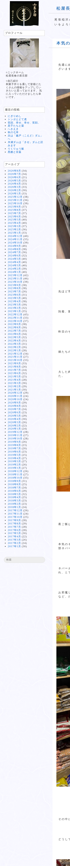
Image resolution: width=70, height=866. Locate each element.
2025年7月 (14, 213)
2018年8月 (14, 484)
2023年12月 (15, 275)
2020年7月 (14, 409)
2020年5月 (14, 415)
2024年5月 (14, 258)
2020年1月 (14, 428)
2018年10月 (15, 477)
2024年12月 (15, 236)
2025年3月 (14, 226)
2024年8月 (14, 249)
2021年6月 (14, 373)
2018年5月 (14, 494)
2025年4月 (14, 222)
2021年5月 (14, 376)
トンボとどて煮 (17, 119)
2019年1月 (14, 467)
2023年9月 (14, 285)
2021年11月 (15, 356)
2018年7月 (14, 487)
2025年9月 (14, 206)
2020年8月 (14, 405)
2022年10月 (15, 321)
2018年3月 (14, 500)
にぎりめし (14, 116)
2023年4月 (14, 301)
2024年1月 (14, 272)
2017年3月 (14, 539)
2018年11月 (15, 474)
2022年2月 (14, 347)
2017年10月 (15, 517)
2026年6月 (14, 177)
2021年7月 (14, 369)
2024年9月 (14, 245)
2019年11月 (15, 435)
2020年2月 (14, 425)
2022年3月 (14, 343)
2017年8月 (14, 523)
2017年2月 (14, 543)
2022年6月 (14, 334)
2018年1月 (14, 507)
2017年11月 (15, 513)
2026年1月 (14, 193)
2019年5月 (14, 454)
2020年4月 (14, 419)
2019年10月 (15, 438)
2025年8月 (14, 209)
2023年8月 (14, 288)
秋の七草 (13, 132)
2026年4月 (14, 183)
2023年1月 (14, 311)
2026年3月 (14, 186)
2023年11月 (15, 278)
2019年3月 (14, 461)
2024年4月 (14, 262)
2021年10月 (15, 360)
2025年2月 (14, 229)
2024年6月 (14, 255)
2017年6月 (14, 530)
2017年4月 (14, 536)
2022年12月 (15, 314)
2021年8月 (14, 366)
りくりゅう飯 (16, 148)
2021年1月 (14, 389)
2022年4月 (14, 340)
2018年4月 (14, 497)
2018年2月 (14, 503)
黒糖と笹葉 (14, 152)
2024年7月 (14, 252)
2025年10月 (15, 203)
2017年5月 (14, 533)
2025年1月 (14, 232)
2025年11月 (15, 200)
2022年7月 (14, 330)
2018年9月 (14, 481)
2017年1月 (14, 546)
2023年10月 (15, 281)
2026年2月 (14, 190)
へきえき (13, 129)
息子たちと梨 (16, 125)
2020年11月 (15, 396)
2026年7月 (14, 174)
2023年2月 (14, 307)
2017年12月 (15, 510)
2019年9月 (14, 441)
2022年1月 (14, 350)
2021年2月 (14, 386)
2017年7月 (14, 526)
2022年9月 (14, 324)
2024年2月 (14, 268)
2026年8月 (14, 170)
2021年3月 (14, 383)
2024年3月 (14, 265)
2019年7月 (14, 448)
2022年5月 (14, 337)
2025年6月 (14, 216)
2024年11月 (15, 239)
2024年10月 (15, 242)
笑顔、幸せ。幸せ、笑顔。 (24, 122)
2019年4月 (14, 458)
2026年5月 (14, 180)
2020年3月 (14, 422)
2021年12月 (15, 353)
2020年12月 (15, 392)
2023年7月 (14, 291)
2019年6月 (14, 451)
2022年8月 (14, 327)
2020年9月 (14, 402)
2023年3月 (14, 304)
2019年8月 (14, 445)
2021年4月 (14, 379)
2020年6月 (14, 412)
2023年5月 (14, 298)
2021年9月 (14, 363)
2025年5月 (14, 219)
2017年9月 (14, 520)
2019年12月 (15, 431)
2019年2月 (14, 464)
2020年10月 (15, 399)
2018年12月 (15, 471)
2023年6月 (14, 294)
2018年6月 (14, 490)
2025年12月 (15, 196)
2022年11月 (15, 317)
